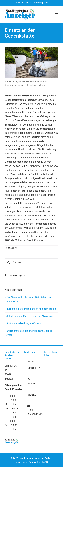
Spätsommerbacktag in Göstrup (23, 323)
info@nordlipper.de (39, 3)
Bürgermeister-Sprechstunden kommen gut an (31, 308)
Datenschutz (35, 462)
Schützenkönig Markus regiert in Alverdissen (30, 316)
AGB (45, 462)
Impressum (21, 462)
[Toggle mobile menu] (56, 14)
